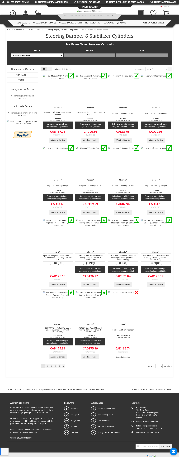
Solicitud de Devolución (98, 389)
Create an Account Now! (21, 438)
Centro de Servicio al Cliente (160, 389)
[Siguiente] (63, 366)
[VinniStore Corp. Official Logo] (89, 11)
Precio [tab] (21, 80)
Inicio (9, 30)
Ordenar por (139, 69)
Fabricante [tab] (21, 75)
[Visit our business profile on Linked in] (9, 445)
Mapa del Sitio (31, 389)
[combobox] (89, 15)
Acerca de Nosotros (140, 389)
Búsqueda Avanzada (47, 389)
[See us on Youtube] (8, 445)
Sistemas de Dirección (36, 30)
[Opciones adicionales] (22, 132)
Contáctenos (62, 389)
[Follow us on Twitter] (7, 445)
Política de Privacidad (16, 389)
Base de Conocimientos (77, 389)
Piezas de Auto (19, 30)
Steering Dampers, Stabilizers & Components (62, 30)
